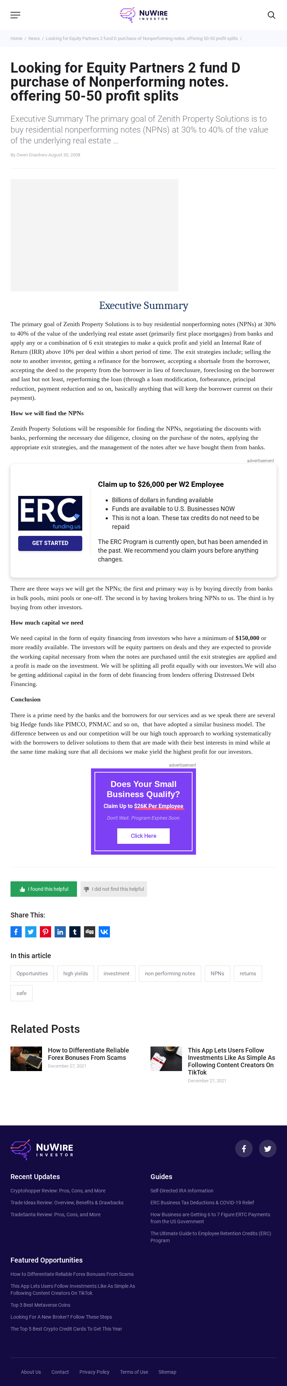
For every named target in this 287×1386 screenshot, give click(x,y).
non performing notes (170, 973)
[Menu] (15, 15)
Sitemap (167, 1372)
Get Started (50, 543)
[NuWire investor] (143, 15)
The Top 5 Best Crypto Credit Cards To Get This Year (66, 1329)
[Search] (271, 15)
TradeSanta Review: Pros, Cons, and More (55, 1214)
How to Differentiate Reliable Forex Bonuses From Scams (72, 1274)
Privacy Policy (94, 1372)
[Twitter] (267, 1148)
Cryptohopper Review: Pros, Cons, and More (57, 1190)
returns (248, 973)
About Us (31, 1372)
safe (21, 993)
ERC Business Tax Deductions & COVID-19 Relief (202, 1202)
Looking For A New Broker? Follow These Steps (61, 1317)
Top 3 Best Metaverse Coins (40, 1305)
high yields (75, 973)
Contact (60, 1372)
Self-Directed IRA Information (182, 1190)
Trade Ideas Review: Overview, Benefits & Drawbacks (67, 1202)
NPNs (217, 973)
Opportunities (32, 973)
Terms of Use (134, 1372)
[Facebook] (244, 1148)
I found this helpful (48, 889)
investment (117, 973)
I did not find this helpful (118, 889)
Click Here (143, 836)
